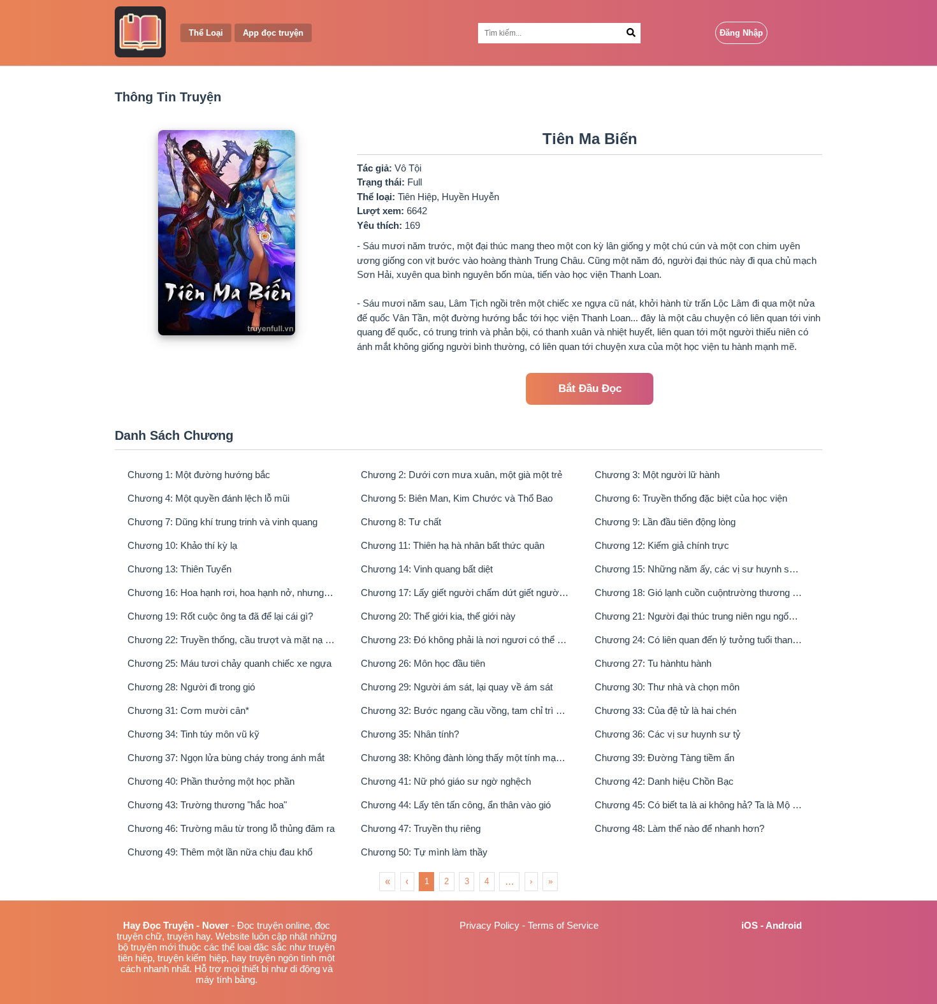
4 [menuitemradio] (486, 881)
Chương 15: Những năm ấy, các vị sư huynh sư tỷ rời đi (699, 569)
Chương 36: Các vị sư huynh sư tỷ (668, 734)
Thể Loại (206, 33)
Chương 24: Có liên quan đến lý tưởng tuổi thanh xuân (699, 639)
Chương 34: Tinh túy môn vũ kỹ (193, 734)
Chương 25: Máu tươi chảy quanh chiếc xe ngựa (229, 663)
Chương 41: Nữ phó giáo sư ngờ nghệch (446, 781)
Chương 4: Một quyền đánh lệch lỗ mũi (208, 498)
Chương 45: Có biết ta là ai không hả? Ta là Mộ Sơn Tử (699, 804)
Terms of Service (563, 925)
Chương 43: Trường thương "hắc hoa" (207, 804)
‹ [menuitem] (407, 881)
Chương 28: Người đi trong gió (191, 686)
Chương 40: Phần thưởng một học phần (210, 781)
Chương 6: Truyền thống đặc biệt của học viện (691, 498)
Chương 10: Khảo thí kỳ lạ (182, 545)
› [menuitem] (531, 881)
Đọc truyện (260, 925)
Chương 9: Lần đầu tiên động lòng (665, 521)
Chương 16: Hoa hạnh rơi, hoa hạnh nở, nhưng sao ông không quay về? (231, 592)
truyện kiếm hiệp (191, 957)
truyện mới (153, 947)
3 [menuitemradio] (467, 881)
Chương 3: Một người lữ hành (657, 474)
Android (784, 925)
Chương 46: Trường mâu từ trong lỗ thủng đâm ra (231, 828)
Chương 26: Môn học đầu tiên (423, 663)
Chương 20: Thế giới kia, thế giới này (438, 616)
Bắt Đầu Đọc (589, 388)
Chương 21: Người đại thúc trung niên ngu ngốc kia (699, 616)
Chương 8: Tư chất (401, 521)
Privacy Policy (489, 925)
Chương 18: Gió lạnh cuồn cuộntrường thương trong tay (699, 592)
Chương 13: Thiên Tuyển (179, 569)
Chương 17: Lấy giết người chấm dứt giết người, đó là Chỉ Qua (465, 592)
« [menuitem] (387, 881)
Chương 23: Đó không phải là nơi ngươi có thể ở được (465, 639)
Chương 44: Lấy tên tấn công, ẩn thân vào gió (456, 804)
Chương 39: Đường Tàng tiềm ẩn (664, 757)
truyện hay (188, 936)
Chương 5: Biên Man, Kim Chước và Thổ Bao (457, 498)
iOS (749, 925)
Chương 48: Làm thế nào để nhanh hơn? (679, 828)
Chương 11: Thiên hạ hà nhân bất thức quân (452, 545)
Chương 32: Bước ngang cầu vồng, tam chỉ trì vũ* (465, 710)
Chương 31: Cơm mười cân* (188, 710)
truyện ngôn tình (282, 957)
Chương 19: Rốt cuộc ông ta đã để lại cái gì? (220, 616)
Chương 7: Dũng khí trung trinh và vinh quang (222, 521)
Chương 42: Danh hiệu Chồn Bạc (664, 781)
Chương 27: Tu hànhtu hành (653, 663)
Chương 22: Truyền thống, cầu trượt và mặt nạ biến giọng (231, 639)
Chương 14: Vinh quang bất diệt (427, 569)
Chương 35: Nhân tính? (410, 734)
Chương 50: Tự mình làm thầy (424, 852)
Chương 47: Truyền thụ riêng (421, 828)
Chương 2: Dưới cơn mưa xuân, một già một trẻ (461, 474)
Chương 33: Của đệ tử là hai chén (665, 710)
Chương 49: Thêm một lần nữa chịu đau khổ (219, 852)
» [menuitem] (550, 881)
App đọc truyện (273, 33)
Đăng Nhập (741, 33)
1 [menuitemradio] (427, 881)
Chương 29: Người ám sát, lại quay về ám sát (457, 686)
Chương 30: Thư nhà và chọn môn (667, 686)
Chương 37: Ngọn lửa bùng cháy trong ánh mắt (225, 757)
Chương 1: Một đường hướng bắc (198, 474)
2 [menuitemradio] (446, 881)
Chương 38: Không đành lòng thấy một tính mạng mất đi (465, 757)
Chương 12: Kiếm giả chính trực (662, 545)
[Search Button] (631, 33)
